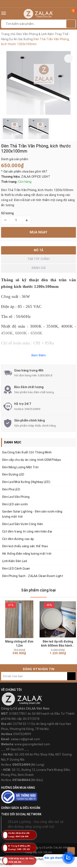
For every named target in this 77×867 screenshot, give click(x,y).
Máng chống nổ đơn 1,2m (19, 643)
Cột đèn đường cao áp (18, 539)
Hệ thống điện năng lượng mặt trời (26, 553)
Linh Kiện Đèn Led (14, 561)
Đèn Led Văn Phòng (16, 496)
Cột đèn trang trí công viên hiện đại (27, 531)
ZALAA (47, 852)
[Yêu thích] (68, 58)
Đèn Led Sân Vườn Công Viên (22, 524)
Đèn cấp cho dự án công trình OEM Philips (31, 459)
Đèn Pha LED (11, 489)
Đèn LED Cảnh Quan (16, 568)
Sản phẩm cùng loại (38, 590)
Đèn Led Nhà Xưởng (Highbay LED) (26, 482)
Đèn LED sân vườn (15, 504)
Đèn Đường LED (13, 474)
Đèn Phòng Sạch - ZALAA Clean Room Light (32, 576)
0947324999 (32, 409)
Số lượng (7, 213)
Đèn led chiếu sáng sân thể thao (25, 546)
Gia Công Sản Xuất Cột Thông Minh (27, 452)
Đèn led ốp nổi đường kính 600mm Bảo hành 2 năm (57, 644)
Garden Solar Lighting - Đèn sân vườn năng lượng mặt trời (32, 514)
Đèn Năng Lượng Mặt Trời (20, 467)
